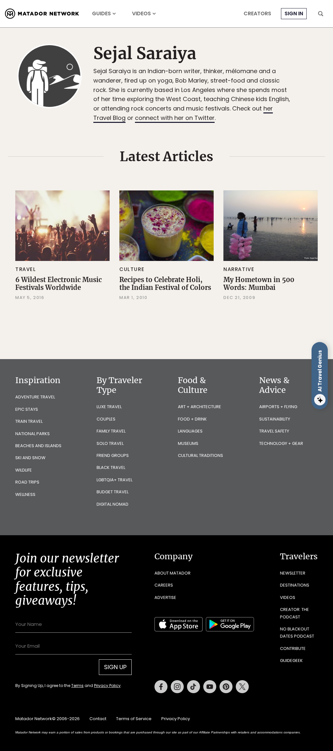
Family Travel (111, 431)
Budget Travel (112, 492)
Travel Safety (274, 431)
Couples (106, 419)
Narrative (238, 269)
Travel (25, 269)
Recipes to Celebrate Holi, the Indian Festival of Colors (165, 283)
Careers (163, 585)
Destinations (294, 585)
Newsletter (292, 573)
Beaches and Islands (38, 446)
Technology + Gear (281, 443)
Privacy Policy (107, 685)
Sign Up (115, 667)
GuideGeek (291, 660)
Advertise (165, 597)
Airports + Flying (278, 407)
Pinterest (226, 686)
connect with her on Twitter (175, 118)
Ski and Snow (30, 458)
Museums (188, 443)
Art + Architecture (199, 407)
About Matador (172, 573)
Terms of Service (134, 719)
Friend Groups (113, 455)
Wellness (25, 494)
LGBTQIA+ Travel (114, 480)
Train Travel (29, 421)
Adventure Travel (35, 397)
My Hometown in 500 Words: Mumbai (258, 283)
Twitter (242, 686)
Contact (97, 719)
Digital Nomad (112, 504)
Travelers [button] (299, 556)
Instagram (177, 686)
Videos (141, 13)
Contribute (293, 648)
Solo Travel (110, 443)
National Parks (32, 434)
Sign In (294, 13)
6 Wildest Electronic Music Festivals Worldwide (58, 283)
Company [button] (173, 556)
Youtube (209, 686)
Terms (77, 685)
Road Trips (27, 482)
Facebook (160, 686)
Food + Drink (192, 419)
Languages (190, 431)
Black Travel (111, 467)
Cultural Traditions (200, 455)
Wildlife (23, 470)
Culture (131, 269)
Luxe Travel (109, 407)
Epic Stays (26, 409)
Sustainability (274, 419)
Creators (257, 13)
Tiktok (193, 686)
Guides (101, 13)
